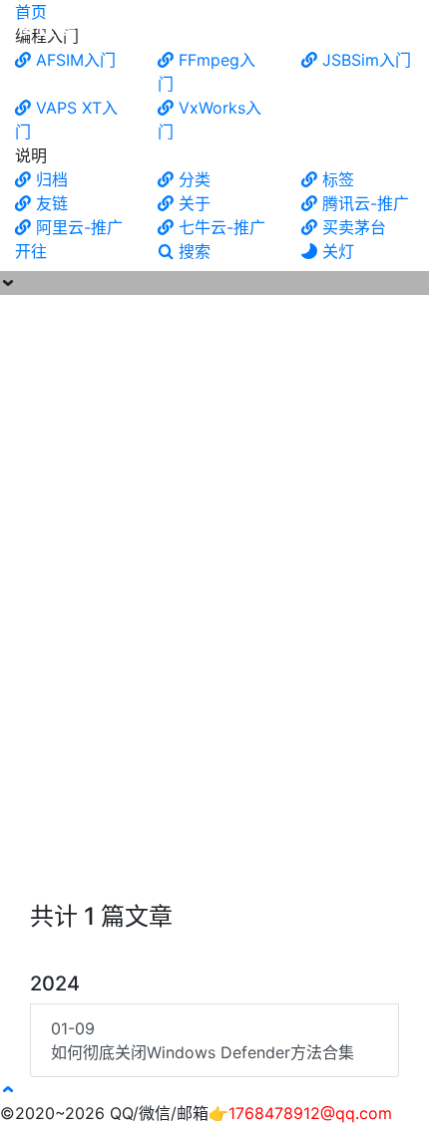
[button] (8, 1089)
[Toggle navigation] (400, 28)
